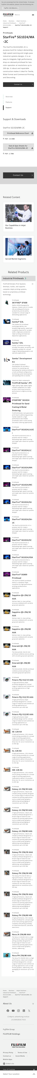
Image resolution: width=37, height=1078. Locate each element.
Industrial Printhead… (10, 23)
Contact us (7, 1056)
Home (5, 21)
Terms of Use (22, 1052)
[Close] (34, 1069)
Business (11, 21)
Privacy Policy (8, 1052)
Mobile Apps (7, 1059)
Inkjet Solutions (22, 21)
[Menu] (33, 14)
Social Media (20, 1056)
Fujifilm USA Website (10, 8)
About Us (7, 1004)
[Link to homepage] (8, 15)
